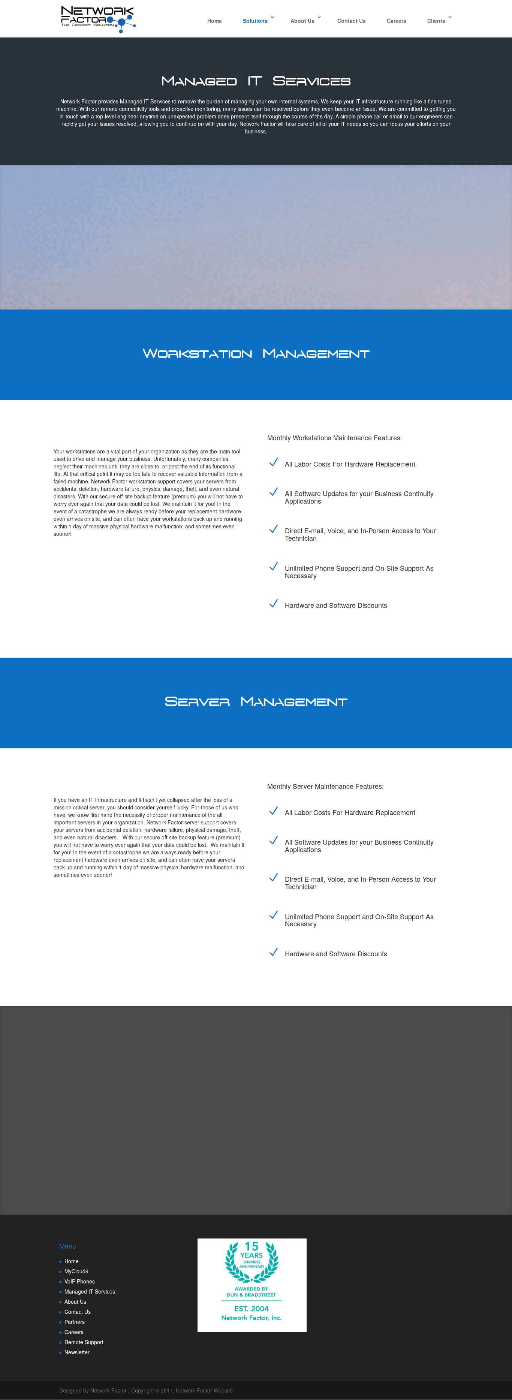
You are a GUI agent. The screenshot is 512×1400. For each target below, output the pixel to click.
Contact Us (351, 20)
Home (214, 20)
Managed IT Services (89, 1291)
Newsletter (77, 1352)
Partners (74, 1321)
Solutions (255, 20)
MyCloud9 (76, 1271)
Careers (396, 20)
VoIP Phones (79, 1281)
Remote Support (83, 1342)
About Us (302, 20)
